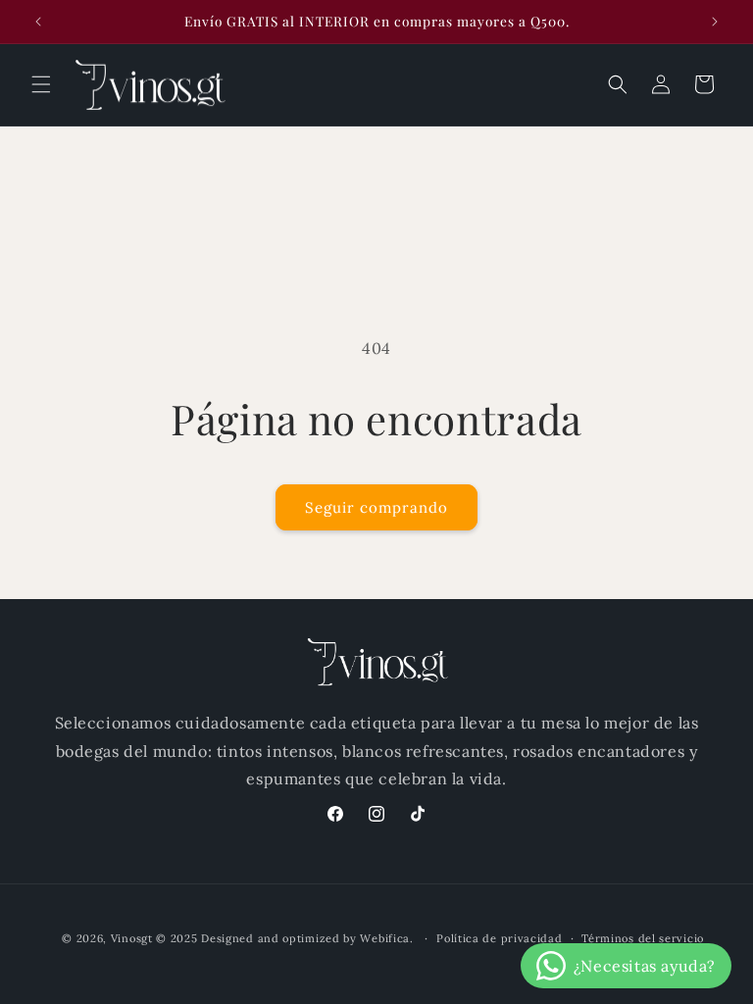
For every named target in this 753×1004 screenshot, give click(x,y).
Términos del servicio (642, 938)
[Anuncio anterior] (38, 21)
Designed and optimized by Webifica (305, 938)
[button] (41, 84)
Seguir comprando (376, 507)
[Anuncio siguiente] (714, 21)
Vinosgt (132, 938)
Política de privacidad (499, 938)
